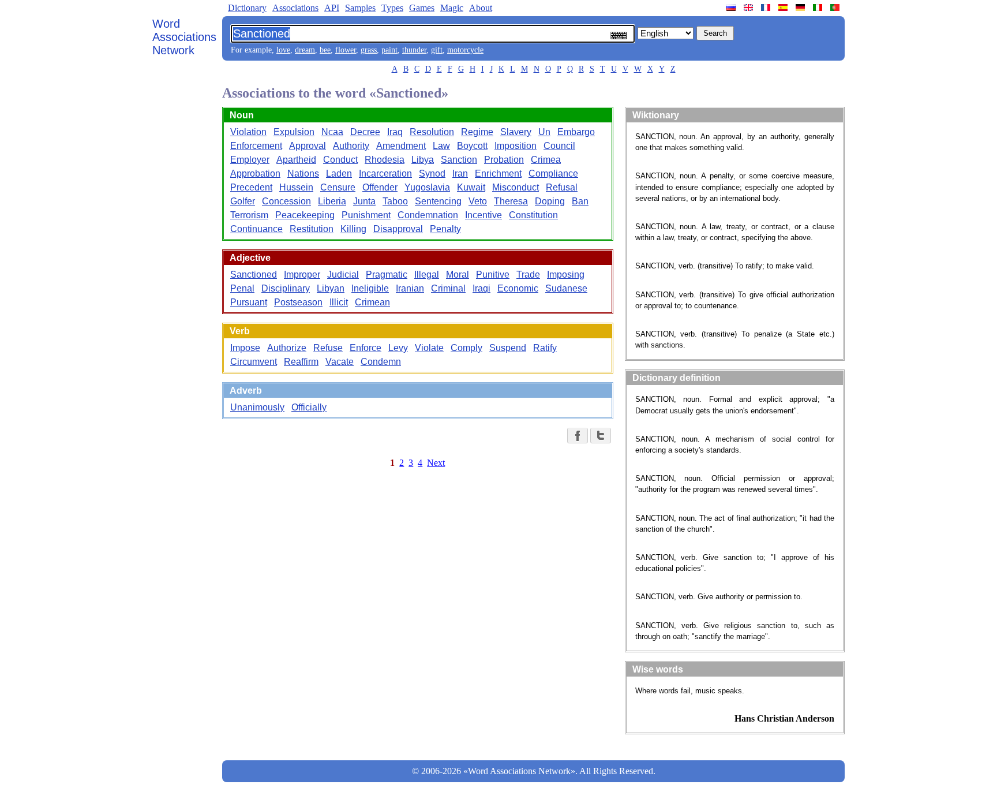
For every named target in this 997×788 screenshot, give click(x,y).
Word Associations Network (184, 37)
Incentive (483, 215)
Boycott (472, 146)
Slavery (515, 132)
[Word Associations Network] (749, 7)
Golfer (242, 201)
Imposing (565, 274)
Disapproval (398, 229)
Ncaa (332, 132)
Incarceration (385, 173)
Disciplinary (285, 288)
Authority (351, 146)
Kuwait (471, 187)
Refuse (328, 348)
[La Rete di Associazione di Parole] (818, 7)
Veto (477, 201)
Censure (337, 187)
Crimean (372, 302)
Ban (580, 201)
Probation (504, 160)
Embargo (576, 132)
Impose (245, 348)
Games (421, 8)
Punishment (366, 215)
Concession (286, 201)
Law (441, 146)
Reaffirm (301, 362)
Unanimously (257, 407)
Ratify (545, 348)
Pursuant (248, 302)
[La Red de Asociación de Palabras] (784, 7)
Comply (466, 348)
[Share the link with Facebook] (577, 435)
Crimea (546, 160)
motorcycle (465, 50)
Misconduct (515, 187)
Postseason (298, 302)
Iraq (395, 132)
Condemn (381, 362)
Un (544, 132)
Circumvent (253, 362)
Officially (309, 407)
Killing (353, 229)
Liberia (332, 201)
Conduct (340, 160)
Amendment (401, 146)
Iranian (410, 288)
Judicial (343, 274)
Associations (295, 8)
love (283, 50)
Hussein (296, 187)
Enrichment (498, 173)
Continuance (256, 229)
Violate (429, 348)
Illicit (338, 302)
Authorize (286, 348)
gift (437, 50)
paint (389, 50)
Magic (451, 8)
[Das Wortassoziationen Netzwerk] (801, 7)
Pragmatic (386, 274)
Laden (339, 173)
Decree (365, 132)
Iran (460, 173)
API (331, 8)
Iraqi (481, 288)
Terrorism (249, 215)
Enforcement (256, 146)
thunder (414, 50)
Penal (242, 288)
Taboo (395, 201)
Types (392, 8)
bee (325, 50)
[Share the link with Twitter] (600, 435)
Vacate (339, 362)
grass (369, 50)
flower (345, 50)
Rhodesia (384, 160)
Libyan (330, 288)
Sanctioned (253, 274)
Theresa (511, 201)
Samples (360, 8)
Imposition (515, 146)
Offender (380, 187)
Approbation (255, 173)
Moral (457, 274)
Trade (528, 274)
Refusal (562, 187)
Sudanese (566, 288)
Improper (302, 274)
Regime (477, 132)
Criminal (448, 288)
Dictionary (247, 8)
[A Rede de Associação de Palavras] (836, 7)
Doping (550, 201)
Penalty (445, 229)
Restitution (311, 229)
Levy (398, 348)
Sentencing (438, 201)
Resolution (432, 132)
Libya (422, 160)
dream (305, 50)
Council (559, 146)
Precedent (251, 187)
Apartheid (296, 160)
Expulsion (293, 132)
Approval (307, 146)
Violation (248, 132)
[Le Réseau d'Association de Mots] (767, 7)
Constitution (533, 215)
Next (436, 463)
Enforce (365, 348)
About (480, 8)
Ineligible (370, 288)
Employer (249, 160)
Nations (303, 173)
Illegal (426, 274)
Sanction (459, 160)
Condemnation (428, 215)
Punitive (492, 274)
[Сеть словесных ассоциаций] (732, 7)
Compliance (553, 173)
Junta (364, 201)
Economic (517, 288)
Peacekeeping (305, 215)
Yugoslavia (427, 187)
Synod (432, 173)
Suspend (507, 348)
